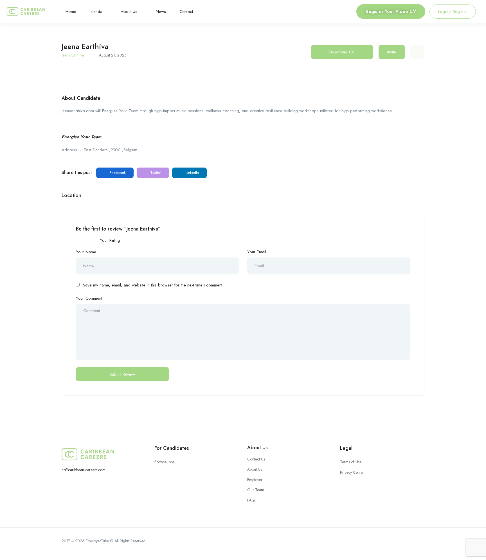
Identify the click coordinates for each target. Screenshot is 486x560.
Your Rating (110, 240)
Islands (97, 11)
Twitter (155, 172)
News (161, 11)
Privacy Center (352, 472)
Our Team (255, 490)
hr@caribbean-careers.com (83, 470)
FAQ (251, 500)
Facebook (117, 172)
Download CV (342, 52)
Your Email (256, 252)
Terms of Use (350, 462)
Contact (186, 11)
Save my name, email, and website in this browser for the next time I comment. (153, 285)
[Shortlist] (417, 52)
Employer (254, 479)
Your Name (86, 252)
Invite (391, 52)
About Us (130, 11)
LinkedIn (191, 172)
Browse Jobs (164, 462)
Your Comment (89, 298)
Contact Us (256, 459)
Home (71, 11)
